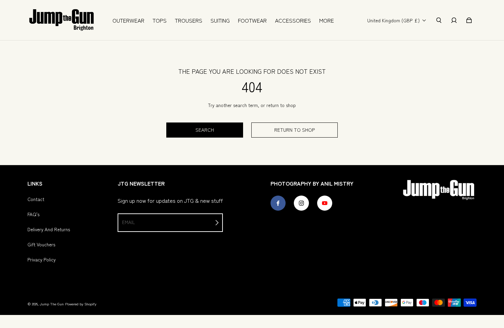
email (128, 222)
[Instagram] (301, 203)
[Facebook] (278, 203)
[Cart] (469, 20)
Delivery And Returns (48, 229)
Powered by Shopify (80, 303)
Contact (35, 199)
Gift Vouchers (41, 244)
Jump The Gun (52, 303)
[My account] (453, 20)
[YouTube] (324, 203)
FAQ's (33, 214)
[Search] (438, 20)
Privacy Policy (41, 259)
